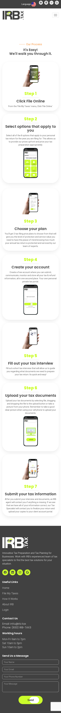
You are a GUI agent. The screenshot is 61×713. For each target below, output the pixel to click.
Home (5, 587)
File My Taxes (10, 593)
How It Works (10, 598)
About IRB (8, 604)
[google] (57, 3)
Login (5, 609)
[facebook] (41, 3)
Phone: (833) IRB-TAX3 (16, 627)
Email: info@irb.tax (14, 624)
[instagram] (51, 3)
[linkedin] (46, 3)
